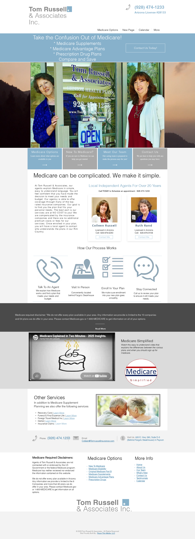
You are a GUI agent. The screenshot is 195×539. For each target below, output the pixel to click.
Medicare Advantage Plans (101, 477)
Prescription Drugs (97, 479)
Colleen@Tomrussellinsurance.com (98, 441)
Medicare (93, 474)
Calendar (140, 481)
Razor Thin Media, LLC (106, 533)
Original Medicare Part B (100, 471)
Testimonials (142, 478)
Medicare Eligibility (97, 468)
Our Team (141, 470)
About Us (140, 467)
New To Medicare (97, 466)
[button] (145, 48)
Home (139, 464)
